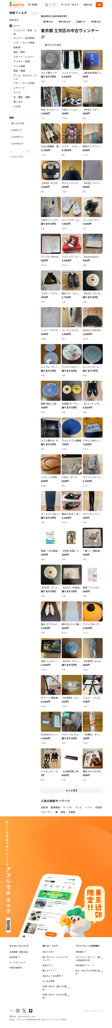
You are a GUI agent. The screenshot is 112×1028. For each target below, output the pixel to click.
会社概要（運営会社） (19, 952)
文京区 (35, 4)
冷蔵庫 (98, 807)
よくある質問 (48, 981)
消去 (54, 4)
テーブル (67, 807)
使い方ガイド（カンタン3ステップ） (55, 958)
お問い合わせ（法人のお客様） (54, 996)
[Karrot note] (11, 1011)
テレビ (78, 807)
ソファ (88, 807)
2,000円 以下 (17, 143)
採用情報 (13, 957)
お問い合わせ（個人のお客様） (54, 988)
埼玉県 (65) (96, 21)
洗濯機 (71, 812)
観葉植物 (55, 807)
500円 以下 (16, 130)
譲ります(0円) (17, 123)
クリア (35, 13)
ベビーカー (46, 812)
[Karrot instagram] (18, 1011)
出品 (99, 5)
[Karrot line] (31, 1011)
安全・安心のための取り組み (87, 972)
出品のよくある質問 (51, 976)
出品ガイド (47, 965)
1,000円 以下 (17, 137)
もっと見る (72, 790)
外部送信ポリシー (83, 965)
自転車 (44, 807)
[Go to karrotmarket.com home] (16, 5)
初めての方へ (48, 952)
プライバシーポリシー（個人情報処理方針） (87, 958)
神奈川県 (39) (64, 21)
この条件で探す (16, 156)
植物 (63, 812)
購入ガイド (47, 970)
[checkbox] (52, 45)
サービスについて (17, 962)
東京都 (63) (48, 21)
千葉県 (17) (80, 21)
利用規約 (79, 952)
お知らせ (87, 4)
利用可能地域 (15, 967)
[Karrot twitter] (24, 1011)
